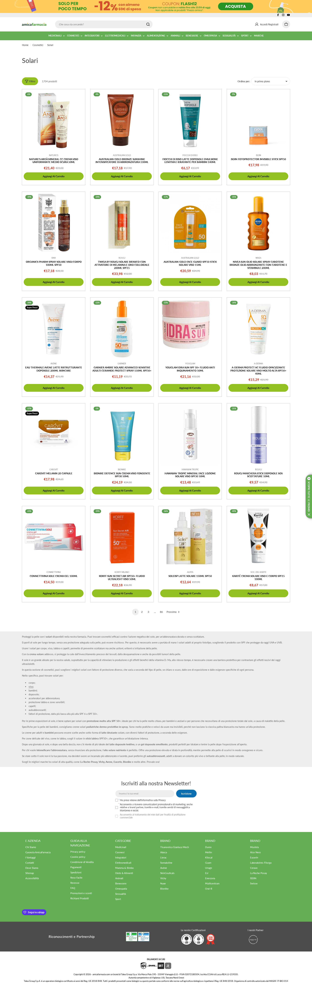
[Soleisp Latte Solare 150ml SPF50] (190, 537)
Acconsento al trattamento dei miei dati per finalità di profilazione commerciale (152, 816)
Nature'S (53, 155)
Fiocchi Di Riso (190, 155)
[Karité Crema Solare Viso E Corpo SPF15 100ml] (258, 537)
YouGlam (190, 363)
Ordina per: (244, 81)
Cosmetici (37, 44)
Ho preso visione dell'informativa (143, 800)
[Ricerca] (148, 24)
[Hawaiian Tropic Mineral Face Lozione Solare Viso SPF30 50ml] (190, 435)
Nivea (258, 258)
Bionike (122, 469)
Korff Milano (122, 572)
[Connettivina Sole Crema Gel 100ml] (54, 537)
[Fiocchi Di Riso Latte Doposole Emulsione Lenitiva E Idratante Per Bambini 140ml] (190, 120)
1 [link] (135, 611)
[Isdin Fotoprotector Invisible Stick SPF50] (258, 120)
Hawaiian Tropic (190, 469)
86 (161, 611)
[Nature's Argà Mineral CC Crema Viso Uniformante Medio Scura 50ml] (54, 120)
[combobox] (104, 24)
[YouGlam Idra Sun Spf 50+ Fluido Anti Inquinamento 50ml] (190, 329)
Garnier (122, 363)
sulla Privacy (159, 800)
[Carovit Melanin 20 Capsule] (54, 435)
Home (25, 44)
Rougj (122, 258)
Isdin (258, 155)
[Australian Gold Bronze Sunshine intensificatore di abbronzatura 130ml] (122, 120)
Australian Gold (122, 155)
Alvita (190, 572)
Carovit (53, 469)
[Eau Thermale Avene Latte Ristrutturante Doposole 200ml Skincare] (54, 329)
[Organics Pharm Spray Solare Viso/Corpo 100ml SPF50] (54, 223)
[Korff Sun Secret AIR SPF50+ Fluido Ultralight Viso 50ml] (122, 537)
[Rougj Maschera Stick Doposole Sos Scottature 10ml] (258, 435)
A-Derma (258, 363)
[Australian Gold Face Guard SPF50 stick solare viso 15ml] (190, 223)
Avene (54, 363)
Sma (54, 258)
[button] (309, 496)
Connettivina (53, 572)
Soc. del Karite (258, 572)
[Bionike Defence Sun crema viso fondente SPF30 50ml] (122, 435)
